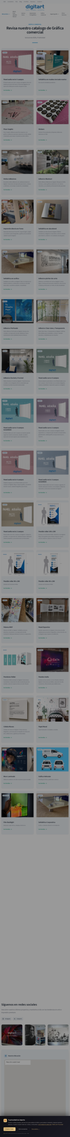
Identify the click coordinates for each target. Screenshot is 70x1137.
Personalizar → (36, 1129)
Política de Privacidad (57, 1124)
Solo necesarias (23, 1129)
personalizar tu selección (44, 1124)
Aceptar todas (9, 1129)
